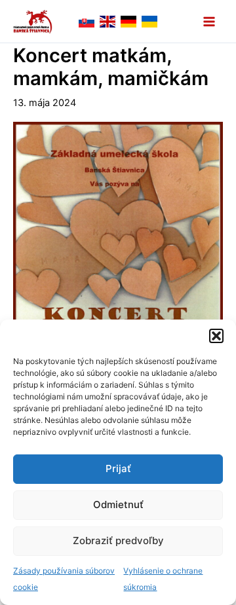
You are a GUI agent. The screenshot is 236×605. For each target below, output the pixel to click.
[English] (107, 21)
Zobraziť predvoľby (118, 540)
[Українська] (149, 21)
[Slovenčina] (86, 21)
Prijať (118, 468)
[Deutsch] (128, 21)
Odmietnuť (118, 504)
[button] (216, 335)
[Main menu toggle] (209, 21)
